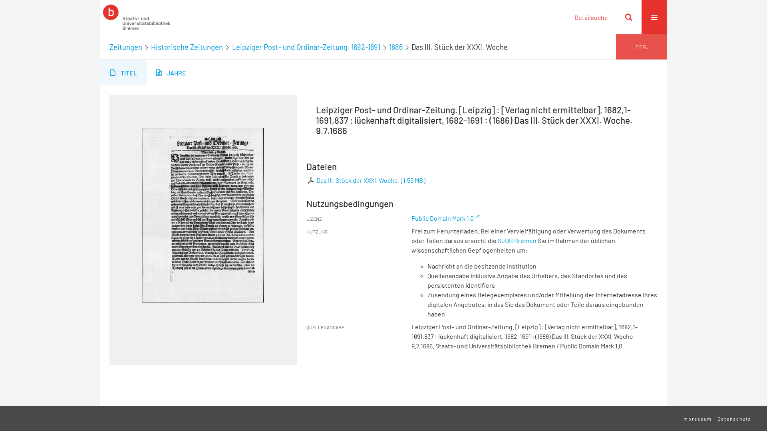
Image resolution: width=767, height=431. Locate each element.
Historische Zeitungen (187, 47)
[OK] (629, 17)
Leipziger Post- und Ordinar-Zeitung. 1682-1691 (306, 47)
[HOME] (136, 17)
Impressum (697, 418)
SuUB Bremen (517, 240)
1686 (396, 47)
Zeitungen (125, 47)
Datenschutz (734, 418)
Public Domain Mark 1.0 (442, 218)
